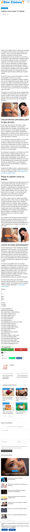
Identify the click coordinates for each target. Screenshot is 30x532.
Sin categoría (5, 8)
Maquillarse (15, 470)
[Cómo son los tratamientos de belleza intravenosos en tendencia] (4, 492)
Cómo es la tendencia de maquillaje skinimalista (7, 377)
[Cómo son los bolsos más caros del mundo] (8, 406)
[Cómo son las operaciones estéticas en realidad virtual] (4, 498)
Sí (7, 349)
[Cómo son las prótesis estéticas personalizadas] (4, 480)
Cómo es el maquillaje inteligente (15, 473)
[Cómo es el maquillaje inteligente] (15, 467)
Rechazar (12, 529)
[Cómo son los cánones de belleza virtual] (4, 510)
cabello (5, 352)
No (21, 349)
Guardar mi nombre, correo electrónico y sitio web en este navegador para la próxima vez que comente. (14, 447)
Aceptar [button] (5, 529)
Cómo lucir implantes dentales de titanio (17, 514)
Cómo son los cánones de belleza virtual (17, 508)
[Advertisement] (15, 31)
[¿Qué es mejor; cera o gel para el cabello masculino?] (4, 504)
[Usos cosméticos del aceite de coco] (21, 406)
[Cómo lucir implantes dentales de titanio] (4, 516)
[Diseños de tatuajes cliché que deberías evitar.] (8, 392)
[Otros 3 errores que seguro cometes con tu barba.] (21, 392)
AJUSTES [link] (13, 527)
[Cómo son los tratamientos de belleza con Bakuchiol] (4, 486)
